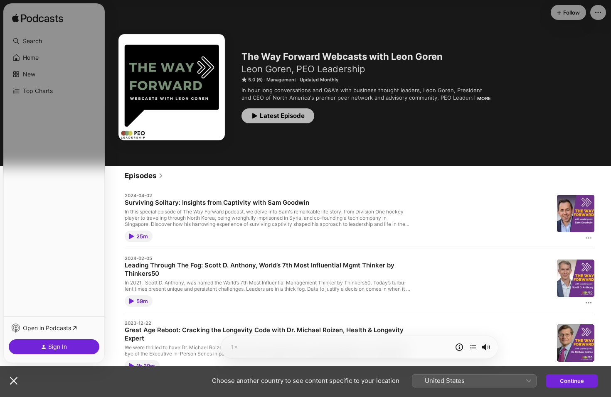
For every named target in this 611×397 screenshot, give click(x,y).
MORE (484, 98)
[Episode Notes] (459, 347)
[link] (144, 175)
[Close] (13, 381)
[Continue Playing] (473, 347)
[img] (37, 19)
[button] (54, 41)
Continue (572, 380)
